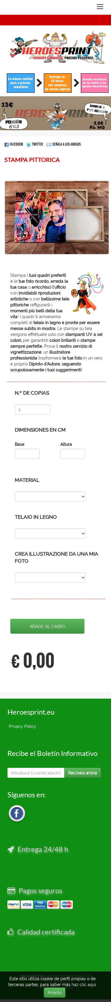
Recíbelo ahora (82, 772)
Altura (66, 444)
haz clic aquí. (84, 984)
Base (19, 444)
